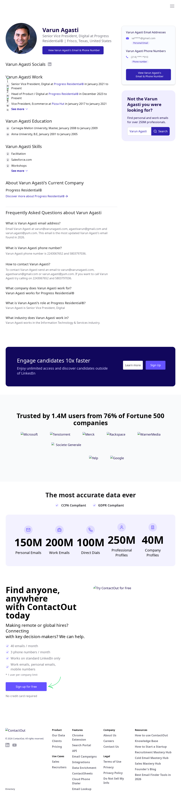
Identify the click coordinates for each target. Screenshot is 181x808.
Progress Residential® (69, 84)
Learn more (133, 365)
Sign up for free (26, 687)
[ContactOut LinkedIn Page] (7, 764)
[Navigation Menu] (172, 5)
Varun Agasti (60, 30)
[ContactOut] (22, 6)
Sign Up (155, 365)
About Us (109, 735)
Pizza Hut (58, 104)
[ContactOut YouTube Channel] (14, 764)
